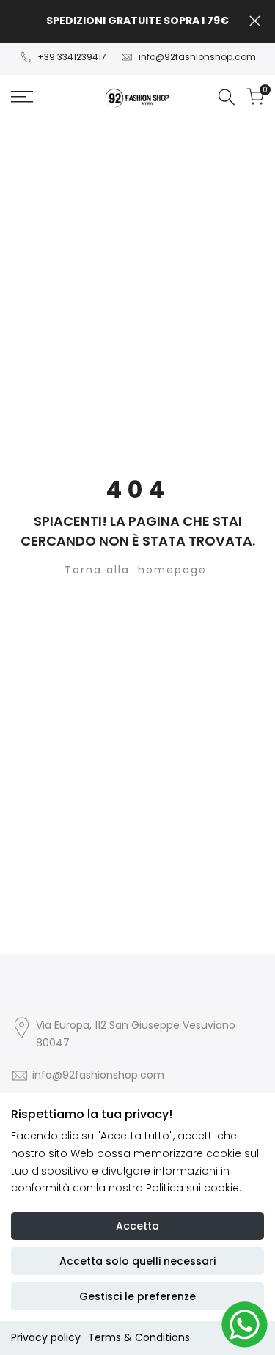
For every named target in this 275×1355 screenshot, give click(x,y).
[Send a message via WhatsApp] (244, 1324)
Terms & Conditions (139, 1337)
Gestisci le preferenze (137, 1296)
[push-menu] (22, 96)
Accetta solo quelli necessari (137, 1261)
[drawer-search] (227, 97)
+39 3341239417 (71, 57)
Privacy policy (46, 1337)
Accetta (137, 1226)
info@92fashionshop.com (197, 57)
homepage (172, 569)
